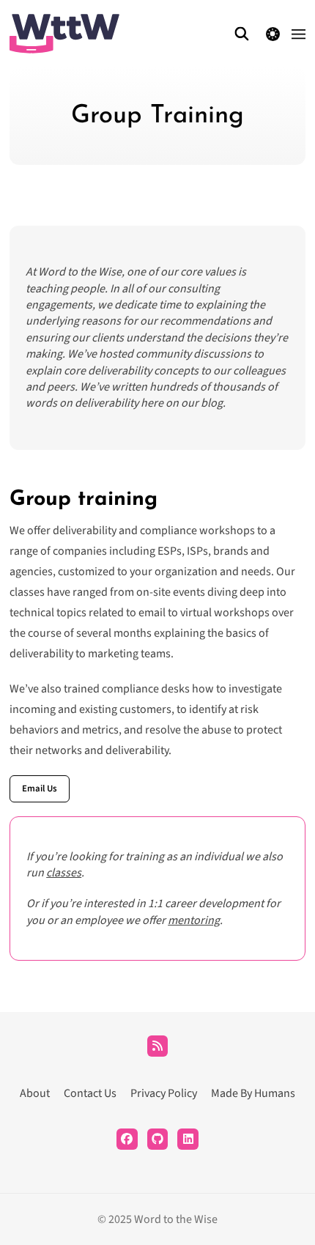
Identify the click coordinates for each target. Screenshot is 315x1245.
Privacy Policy (163, 1093)
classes (63, 873)
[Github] (157, 1139)
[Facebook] (127, 1139)
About (35, 1093)
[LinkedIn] (188, 1139)
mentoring (194, 920)
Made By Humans (253, 1093)
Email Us (39, 788)
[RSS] (157, 1046)
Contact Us (90, 1093)
